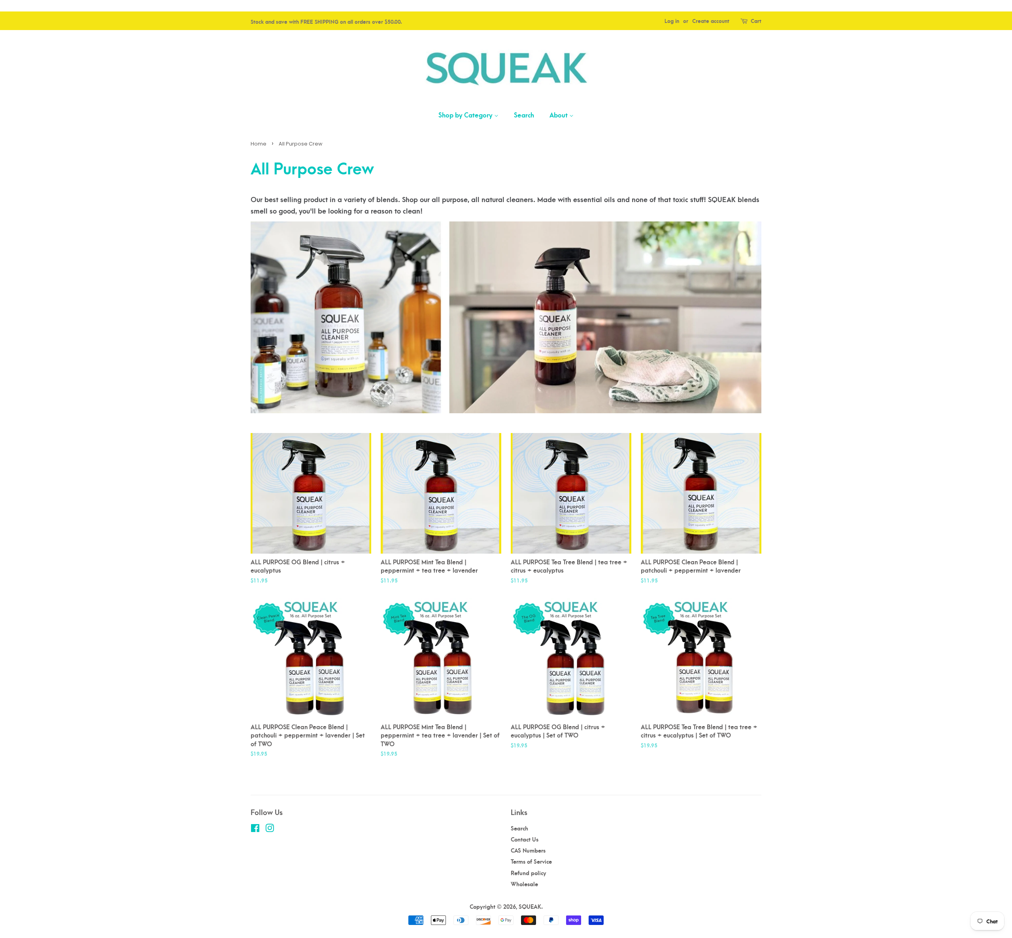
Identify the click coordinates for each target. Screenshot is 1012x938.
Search (524, 114)
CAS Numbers (528, 850)
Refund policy (528, 872)
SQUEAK (530, 906)
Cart (756, 21)
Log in (672, 21)
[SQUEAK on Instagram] (269, 829)
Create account (710, 21)
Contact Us (524, 838)
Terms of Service (531, 861)
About (559, 114)
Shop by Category (466, 114)
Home (258, 143)
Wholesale (524, 883)
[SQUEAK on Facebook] (255, 829)
